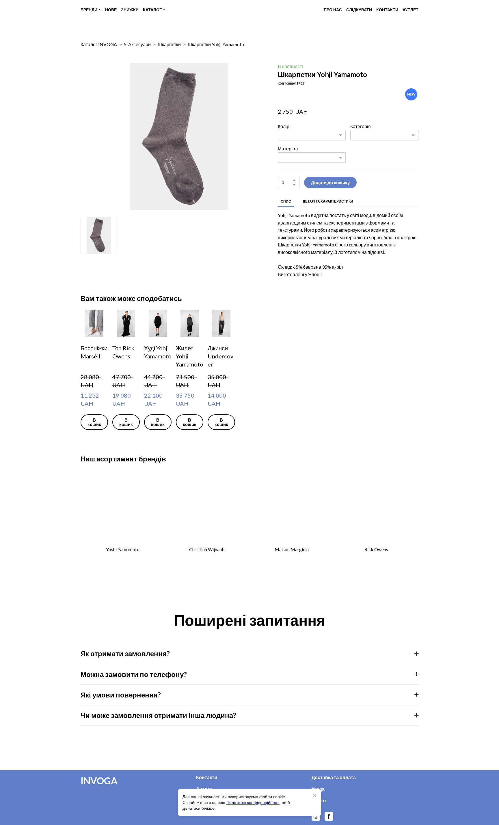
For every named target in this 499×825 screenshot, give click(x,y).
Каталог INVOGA (99, 44)
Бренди (205, 821)
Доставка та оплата (334, 786)
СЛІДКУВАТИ (359, 9)
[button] (294, 180)
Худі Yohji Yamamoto (278, 402)
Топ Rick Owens (186, 402)
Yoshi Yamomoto (122, 558)
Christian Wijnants (207, 558)
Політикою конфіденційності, (253, 802)
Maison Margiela (292, 558)
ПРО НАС (333, 9)
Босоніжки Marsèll (105, 402)
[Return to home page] (248, 10)
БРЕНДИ (89, 9)
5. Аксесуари (137, 44)
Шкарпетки (169, 44)
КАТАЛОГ (152, 9)
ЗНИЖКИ (130, 9)
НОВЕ (111, 9)
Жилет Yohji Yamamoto (367, 402)
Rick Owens (376, 558)
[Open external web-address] (123, 518)
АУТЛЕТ (410, 9)
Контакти (206, 786)
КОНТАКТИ (387, 9)
